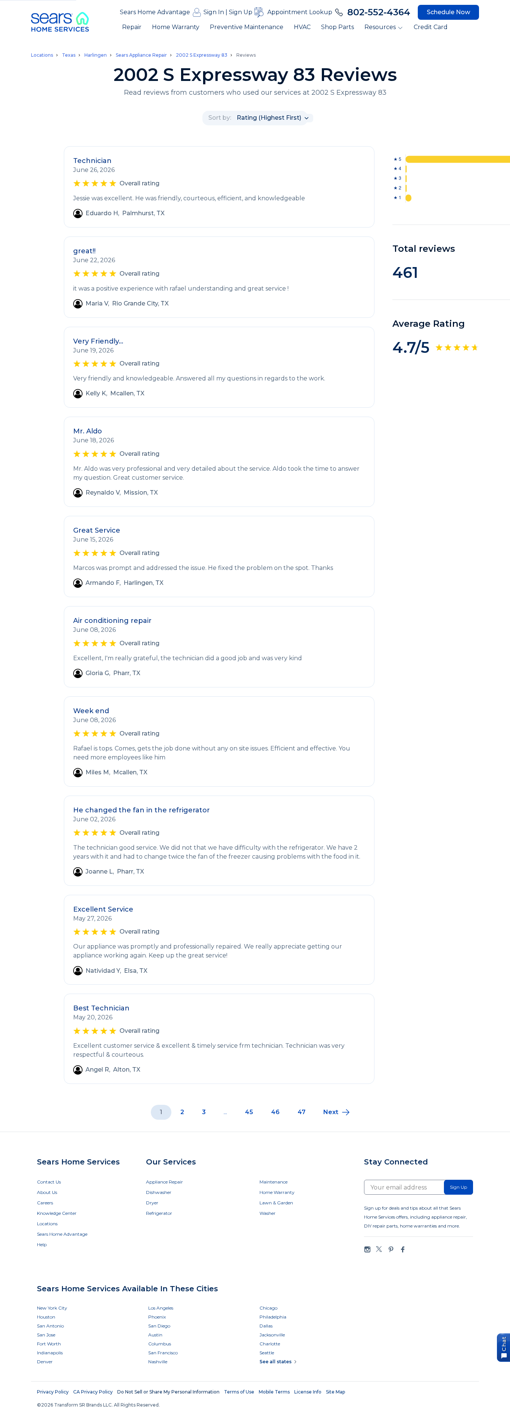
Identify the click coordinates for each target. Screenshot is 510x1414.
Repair (132, 27)
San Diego (159, 1326)
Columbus (159, 1343)
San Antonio (50, 1326)
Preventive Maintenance (246, 27)
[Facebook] (402, 1249)
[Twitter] (379, 1249)
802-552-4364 (378, 12)
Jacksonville (272, 1335)
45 (249, 1112)
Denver (45, 1361)
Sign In (213, 12)
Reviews (246, 55)
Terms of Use (239, 1392)
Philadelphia (272, 1317)
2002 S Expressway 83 (201, 55)
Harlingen (95, 55)
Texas (68, 55)
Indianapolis (50, 1352)
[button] (336, 1112)
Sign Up (240, 12)
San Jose (46, 1335)
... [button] (225, 1112)
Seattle (266, 1352)
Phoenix (157, 1317)
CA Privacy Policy (93, 1392)
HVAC (302, 27)
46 (275, 1112)
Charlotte (269, 1343)
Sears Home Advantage (155, 12)
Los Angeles (160, 1308)
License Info (307, 1392)
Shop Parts (337, 27)
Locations (42, 55)
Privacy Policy (53, 1392)
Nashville (157, 1361)
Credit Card (431, 27)
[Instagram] (367, 1249)
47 (301, 1112)
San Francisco (163, 1352)
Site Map (335, 1392)
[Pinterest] (391, 1249)
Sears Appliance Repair (141, 55)
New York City (52, 1308)
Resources (380, 27)
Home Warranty (175, 27)
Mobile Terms (274, 1392)
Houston (46, 1317)
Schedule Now (448, 12)
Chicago (268, 1308)
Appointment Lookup (299, 12)
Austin (155, 1335)
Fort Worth (49, 1343)
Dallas (266, 1326)
